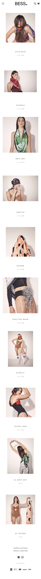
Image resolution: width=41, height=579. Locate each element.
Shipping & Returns (20, 548)
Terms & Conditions (20, 551)
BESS (22, 563)
